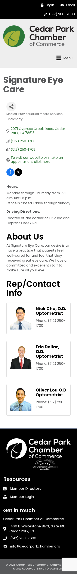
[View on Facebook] (10, 174)
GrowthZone (55, 569)
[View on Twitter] (18, 174)
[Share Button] (11, 106)
